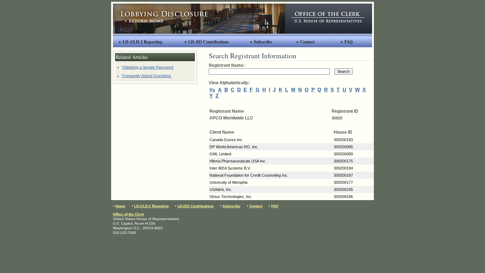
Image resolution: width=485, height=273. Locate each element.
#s (212, 89)
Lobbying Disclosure (199, 19)
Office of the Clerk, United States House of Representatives (328, 19)
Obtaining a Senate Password (147, 67)
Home (120, 206)
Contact (307, 42)
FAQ (348, 42)
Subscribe (263, 42)
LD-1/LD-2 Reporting (142, 42)
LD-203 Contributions (208, 42)
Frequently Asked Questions (146, 76)
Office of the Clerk (128, 214)
